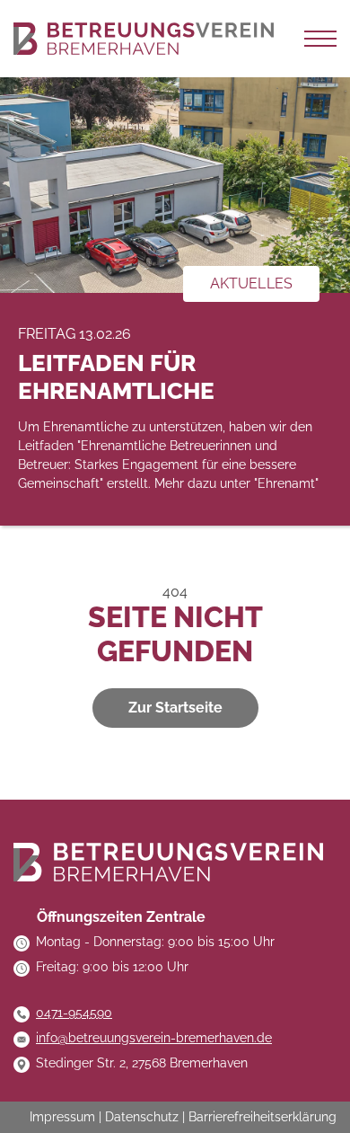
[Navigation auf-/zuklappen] (320, 39)
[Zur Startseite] (143, 39)
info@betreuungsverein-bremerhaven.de (154, 1038)
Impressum (62, 1117)
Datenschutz (142, 1117)
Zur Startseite (175, 707)
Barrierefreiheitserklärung (262, 1117)
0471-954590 (74, 1012)
